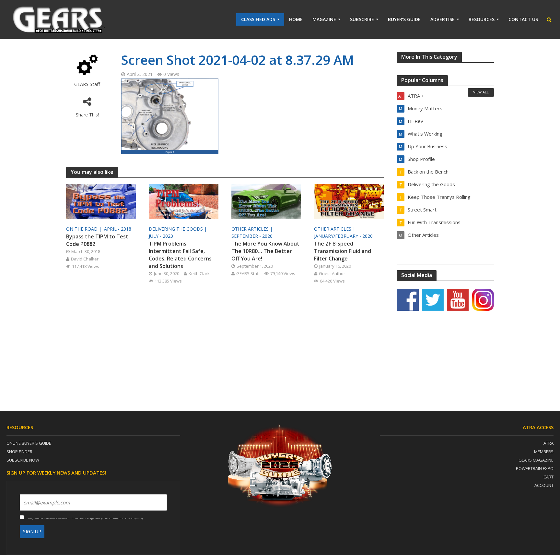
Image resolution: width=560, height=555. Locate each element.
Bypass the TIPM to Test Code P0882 (97, 240)
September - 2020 (252, 236)
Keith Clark (199, 273)
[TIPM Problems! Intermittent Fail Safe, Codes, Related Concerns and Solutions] (183, 200)
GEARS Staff (87, 84)
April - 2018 (117, 229)
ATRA (548, 443)
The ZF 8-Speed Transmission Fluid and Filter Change (342, 251)
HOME (296, 19)
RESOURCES (482, 19)
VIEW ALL (481, 92)
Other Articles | (252, 229)
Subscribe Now (22, 460)
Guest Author (332, 273)
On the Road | (84, 229)
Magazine (324, 19)
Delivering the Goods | (178, 229)
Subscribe (362, 19)
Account (544, 485)
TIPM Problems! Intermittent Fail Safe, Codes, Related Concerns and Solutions (180, 255)
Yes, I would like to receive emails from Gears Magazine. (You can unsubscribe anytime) (85, 518)
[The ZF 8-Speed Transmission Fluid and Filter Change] (349, 200)
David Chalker (85, 259)
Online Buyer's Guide (28, 443)
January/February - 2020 (343, 236)
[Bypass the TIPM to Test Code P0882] (101, 200)
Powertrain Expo (535, 468)
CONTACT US (523, 19)
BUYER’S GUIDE (404, 19)
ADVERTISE (442, 19)
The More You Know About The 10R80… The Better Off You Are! (265, 251)
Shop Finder (19, 451)
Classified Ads (258, 19)
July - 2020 (161, 236)
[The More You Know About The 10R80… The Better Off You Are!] (266, 200)
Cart (548, 477)
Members (544, 451)
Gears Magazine (536, 460)
